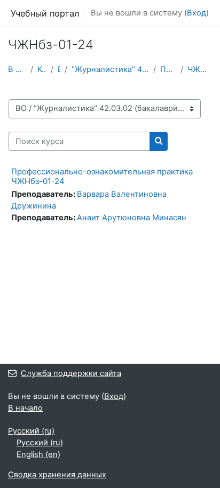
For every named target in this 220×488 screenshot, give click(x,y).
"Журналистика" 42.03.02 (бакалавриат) (110, 69)
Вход (196, 13)
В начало (17, 69)
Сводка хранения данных (57, 474)
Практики (168, 69)
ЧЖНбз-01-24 (199, 69)
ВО (59, 69)
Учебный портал (45, 13)
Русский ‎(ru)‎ (31, 431)
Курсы (41, 69)
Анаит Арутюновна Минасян (131, 217)
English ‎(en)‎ (38, 454)
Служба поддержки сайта (71, 373)
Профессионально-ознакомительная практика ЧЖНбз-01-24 (102, 176)
